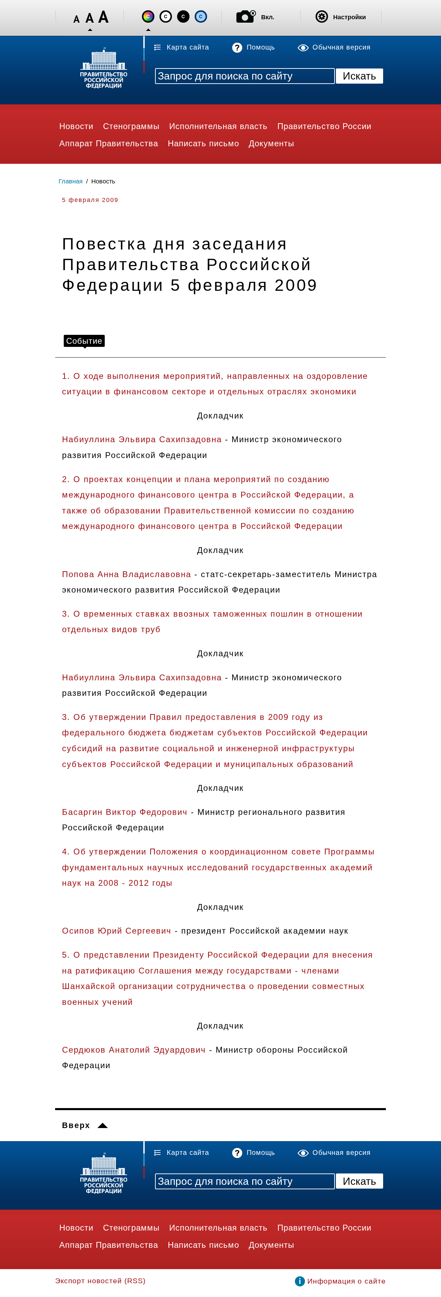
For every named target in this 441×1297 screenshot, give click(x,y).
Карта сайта (188, 47)
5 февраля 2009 (90, 199)
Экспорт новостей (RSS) (100, 1281)
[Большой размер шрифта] (103, 16)
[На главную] (100, 69)
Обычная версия (341, 47)
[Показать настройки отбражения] (322, 16)
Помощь (261, 47)
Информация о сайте (346, 1281)
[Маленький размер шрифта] (76, 16)
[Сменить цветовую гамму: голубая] (201, 16)
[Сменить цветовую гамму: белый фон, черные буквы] (166, 16)
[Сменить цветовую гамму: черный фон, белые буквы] (183, 16)
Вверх (76, 1125)
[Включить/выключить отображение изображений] (246, 16)
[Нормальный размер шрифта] (90, 16)
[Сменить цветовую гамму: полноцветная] (148, 16)
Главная (71, 181)
